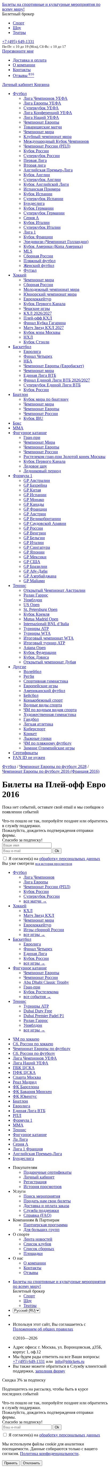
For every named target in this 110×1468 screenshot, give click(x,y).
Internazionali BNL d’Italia (46, 623)
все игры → (34, 934)
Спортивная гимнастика (45, 681)
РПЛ (17, 1115)
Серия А (31, 217)
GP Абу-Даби (35, 571)
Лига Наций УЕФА (41, 117)
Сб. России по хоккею (33, 1044)
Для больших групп (41, 1229)
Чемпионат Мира (39, 442)
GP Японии (34, 552)
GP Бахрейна (35, 485)
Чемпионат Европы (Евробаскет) (53, 366)
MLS (27, 251)
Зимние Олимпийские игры (49, 748)
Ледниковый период (42, 471)
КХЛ (28, 910)
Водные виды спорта (42, 705)
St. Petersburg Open (40, 609)
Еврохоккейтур (37, 299)
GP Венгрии (34, 533)
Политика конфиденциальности (49, 1453)
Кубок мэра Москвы (41, 332)
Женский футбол (38, 265)
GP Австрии (34, 514)
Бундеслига (34, 203)
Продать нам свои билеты (47, 1201)
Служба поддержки (41, 1210)
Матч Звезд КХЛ (38, 915)
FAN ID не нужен (29, 757)
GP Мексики (34, 557)
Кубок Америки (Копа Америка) (53, 246)
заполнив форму (50, 1371)
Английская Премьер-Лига (48, 170)
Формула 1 (22, 475)
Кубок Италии (36, 222)
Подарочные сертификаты (47, 1172)
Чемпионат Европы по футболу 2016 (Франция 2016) (50, 771)
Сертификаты (25, 752)
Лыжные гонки (37, 738)
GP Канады (33, 504)
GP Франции (35, 509)
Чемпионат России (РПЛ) (46, 886)
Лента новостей (37, 1239)
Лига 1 (29, 232)
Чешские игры (36, 308)
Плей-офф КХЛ (37, 318)
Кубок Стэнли (36, 342)
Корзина (41, 84)
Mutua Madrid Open (40, 619)
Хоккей (19, 275)
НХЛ (28, 337)
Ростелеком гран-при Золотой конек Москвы (64, 456)
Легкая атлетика (38, 724)
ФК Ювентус (25, 1096)
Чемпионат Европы (41, 122)
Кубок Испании (37, 194)
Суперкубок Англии (42, 179)
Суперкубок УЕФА (41, 108)
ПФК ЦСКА (24, 1072)
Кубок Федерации (39, 652)
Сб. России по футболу (34, 1053)
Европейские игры (40, 686)
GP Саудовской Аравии (44, 523)
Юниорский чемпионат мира (50, 294)
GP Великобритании (42, 518)
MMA (18, 428)
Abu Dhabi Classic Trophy (46, 982)
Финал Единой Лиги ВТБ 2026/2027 (56, 380)
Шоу (17, 27)
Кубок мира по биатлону (46, 399)
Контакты (22, 69)
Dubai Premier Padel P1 (43, 1015)
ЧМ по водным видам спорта (50, 709)
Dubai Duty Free (37, 1011)
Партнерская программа (45, 1225)
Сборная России (38, 256)
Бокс (17, 423)
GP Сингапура (36, 547)
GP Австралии (36, 480)
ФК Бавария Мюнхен (32, 1091)
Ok (57, 851)
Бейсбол (30, 695)
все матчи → (35, 901)
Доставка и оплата (29, 60)
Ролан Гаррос (35, 595)
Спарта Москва (27, 1077)
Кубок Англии (36, 174)
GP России (33, 528)
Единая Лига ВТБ (29, 1110)
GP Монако (33, 499)
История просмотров (42, 1186)
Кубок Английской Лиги (46, 184)
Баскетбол (22, 346)
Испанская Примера (41, 189)
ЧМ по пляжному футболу (47, 743)
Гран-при (31, 437)
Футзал (30, 270)
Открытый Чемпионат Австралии (54, 590)
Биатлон (20, 394)
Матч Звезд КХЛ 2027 (43, 327)
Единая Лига (35, 953)
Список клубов (37, 1244)
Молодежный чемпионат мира (51, 289)
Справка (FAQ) (37, 1215)
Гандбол (31, 719)
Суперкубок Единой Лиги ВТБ (52, 385)
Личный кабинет (18, 84)
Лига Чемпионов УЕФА (45, 98)
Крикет (30, 733)
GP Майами (34, 580)
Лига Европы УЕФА (42, 103)
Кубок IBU (33, 418)
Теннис (19, 585)
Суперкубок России (41, 155)
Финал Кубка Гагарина (44, 323)
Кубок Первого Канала (44, 303)
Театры (19, 32)
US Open (31, 604)
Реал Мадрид (25, 1082)
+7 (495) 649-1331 (29, 1361)
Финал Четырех (37, 356)
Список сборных (38, 1248)
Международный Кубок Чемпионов (56, 141)
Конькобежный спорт (43, 700)
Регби (28, 676)
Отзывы (23, 75)
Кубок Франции (38, 237)
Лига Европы (35, 882)
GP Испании (34, 495)
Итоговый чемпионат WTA (48, 638)
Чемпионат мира (38, 131)
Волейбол (32, 671)
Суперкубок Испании (43, 198)
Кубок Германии (38, 208)
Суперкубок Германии (44, 213)
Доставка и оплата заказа (46, 1205)
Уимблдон (32, 600)
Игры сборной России (43, 929)
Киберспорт (34, 729)
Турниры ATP (36, 628)
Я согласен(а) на (53, 858)
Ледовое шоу (35, 466)
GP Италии (33, 542)
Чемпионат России (40, 413)
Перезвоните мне (18, 51)
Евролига (32, 351)
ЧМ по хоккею (26, 1039)
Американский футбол (44, 690)
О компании (24, 65)
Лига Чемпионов (38, 877)
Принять (11, 1463)
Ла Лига (20, 1139)
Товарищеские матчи (42, 127)
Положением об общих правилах (43, 1329)
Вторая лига (34, 165)
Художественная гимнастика (49, 714)
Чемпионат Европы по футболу (41, 1048)
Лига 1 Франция (28, 1149)
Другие (19, 666)
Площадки (33, 1253)
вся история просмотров (53, 864)
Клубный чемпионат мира (47, 136)
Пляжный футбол (39, 260)
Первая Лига (35, 160)
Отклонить (31, 1463)
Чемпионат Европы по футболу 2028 (53, 766)
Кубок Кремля (36, 614)
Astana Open (34, 647)
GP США (31, 561)
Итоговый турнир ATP (44, 643)
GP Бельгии (34, 538)
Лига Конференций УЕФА (47, 112)
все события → (37, 996)
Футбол (20, 93)
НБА (27, 361)
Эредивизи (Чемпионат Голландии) (55, 241)
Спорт (18, 23)
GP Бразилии (35, 566)
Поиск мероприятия (41, 1196)
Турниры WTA (37, 633)
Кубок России (36, 389)
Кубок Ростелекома (40, 992)
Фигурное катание (30, 432)
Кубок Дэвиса (36, 657)
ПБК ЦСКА (24, 1067)
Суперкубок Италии (42, 227)
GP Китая (32, 490)
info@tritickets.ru (69, 1361)
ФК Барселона (26, 1087)
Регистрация (34, 1182)
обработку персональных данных (69, 858)
